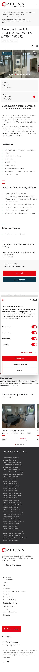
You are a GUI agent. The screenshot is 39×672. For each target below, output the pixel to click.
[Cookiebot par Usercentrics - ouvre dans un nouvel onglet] (28, 300)
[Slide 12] (26, 74)
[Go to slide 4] (20, 444)
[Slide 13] (27, 74)
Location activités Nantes (11, 509)
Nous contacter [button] (13, 629)
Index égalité (6, 657)
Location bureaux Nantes (11, 469)
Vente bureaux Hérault (10, 540)
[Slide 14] (29, 74)
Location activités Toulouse (12, 502)
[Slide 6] (17, 74)
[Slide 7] (18, 74)
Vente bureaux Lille (9, 488)
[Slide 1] (9, 74)
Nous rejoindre (8, 606)
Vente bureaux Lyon (10, 481)
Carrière (6, 609)
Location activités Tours (11, 516)
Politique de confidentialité (10, 652)
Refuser (19, 370)
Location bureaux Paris (11, 458)
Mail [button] (21, 273)
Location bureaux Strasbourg (13, 472)
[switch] (34, 332)
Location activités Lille (10, 507)
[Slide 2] (11, 74)
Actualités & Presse (10, 600)
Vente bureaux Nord (10, 526)
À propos (6, 588)
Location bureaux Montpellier (13, 474)
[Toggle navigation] (35, 4)
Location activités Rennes (12, 519)
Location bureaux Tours (11, 476)
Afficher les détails (27, 352)
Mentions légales (30, 650)
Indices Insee (19, 655)
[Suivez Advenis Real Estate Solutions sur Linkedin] (8, 662)
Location (6, 583)
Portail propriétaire (12, 645)
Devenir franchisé (9, 612)
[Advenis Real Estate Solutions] (12, 4)
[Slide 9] (21, 74)
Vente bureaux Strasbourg (12, 493)
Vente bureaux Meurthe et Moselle (15, 538)
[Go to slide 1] (15, 444)
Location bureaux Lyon (10, 460)
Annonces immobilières (8, 578)
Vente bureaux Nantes (10, 491)
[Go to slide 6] (23, 444)
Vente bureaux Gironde (11, 524)
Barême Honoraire (8, 655)
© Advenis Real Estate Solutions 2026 (13, 650)
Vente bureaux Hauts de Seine (13, 521)
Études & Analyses (10, 603)
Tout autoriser (19, 358)
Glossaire (6, 615)
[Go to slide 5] (21, 444)
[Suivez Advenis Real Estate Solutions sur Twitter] (4, 662)
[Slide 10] (23, 74)
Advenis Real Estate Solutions (14, 591)
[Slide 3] (12, 74)
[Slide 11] (24, 74)
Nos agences (8, 597)
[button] (33, 46)
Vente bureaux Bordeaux (11, 486)
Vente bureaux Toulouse (11, 483)
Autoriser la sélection (19, 364)
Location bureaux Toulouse (12, 462)
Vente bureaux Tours (10, 498)
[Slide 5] (15, 74)
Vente (5, 585)
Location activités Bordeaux (12, 505)
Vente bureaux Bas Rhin (11, 528)
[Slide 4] (14, 74)
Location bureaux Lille (10, 467)
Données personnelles (26, 652)
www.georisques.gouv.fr (9, 385)
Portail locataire (11, 642)
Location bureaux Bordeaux (12, 465)
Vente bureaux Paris (10, 479)
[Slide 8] (20, 74)
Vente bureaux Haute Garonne (13, 533)
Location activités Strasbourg (13, 512)
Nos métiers (7, 594)
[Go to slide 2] (17, 444)
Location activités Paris (11, 500)
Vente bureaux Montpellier (12, 495)
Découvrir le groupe (13, 565)
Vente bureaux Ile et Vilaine (12, 535)
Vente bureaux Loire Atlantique (13, 531)
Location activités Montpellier (13, 514)
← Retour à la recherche (9, 41)
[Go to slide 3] (18, 444)
